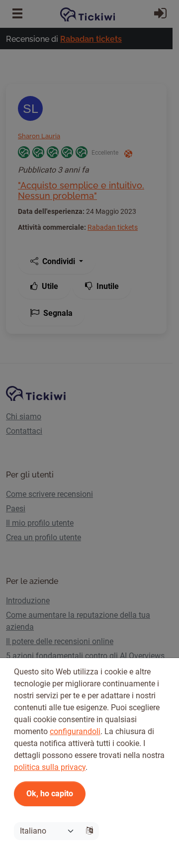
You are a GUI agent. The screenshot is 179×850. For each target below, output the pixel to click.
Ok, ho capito (49, 793)
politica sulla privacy (50, 767)
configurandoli (75, 731)
